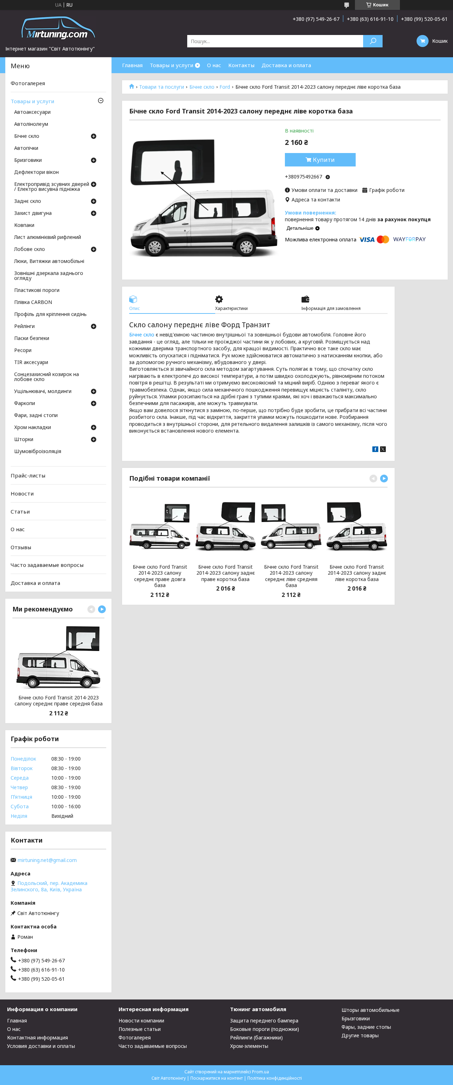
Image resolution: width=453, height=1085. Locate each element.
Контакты (241, 65)
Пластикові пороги (36, 290)
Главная (132, 65)
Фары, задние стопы (366, 1027)
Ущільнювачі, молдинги (42, 391)
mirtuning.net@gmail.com (47, 860)
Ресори (22, 350)
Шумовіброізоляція (37, 451)
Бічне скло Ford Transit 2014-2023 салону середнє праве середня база (59, 700)
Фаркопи (24, 403)
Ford (224, 87)
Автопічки (26, 148)
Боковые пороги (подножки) (264, 1029)
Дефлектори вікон (36, 172)
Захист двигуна (33, 213)
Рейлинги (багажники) (256, 1037)
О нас (214, 65)
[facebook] (375, 450)
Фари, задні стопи (36, 415)
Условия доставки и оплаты (41, 1046)
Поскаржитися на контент (216, 1078)
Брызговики (356, 1018)
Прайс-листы (28, 475)
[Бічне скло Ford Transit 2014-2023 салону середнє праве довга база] (159, 526)
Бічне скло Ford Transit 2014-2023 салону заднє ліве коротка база (357, 573)
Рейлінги (24, 326)
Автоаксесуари (32, 112)
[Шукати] (373, 41)
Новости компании (141, 1020)
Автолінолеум (31, 124)
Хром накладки (32, 427)
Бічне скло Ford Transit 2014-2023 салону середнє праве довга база (160, 576)
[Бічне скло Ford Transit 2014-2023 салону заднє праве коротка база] (225, 526)
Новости (22, 493)
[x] (383, 450)
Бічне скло (201, 87)
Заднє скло (27, 201)
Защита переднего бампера (264, 1020)
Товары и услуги (171, 65)
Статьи (20, 511)
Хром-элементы (249, 1046)
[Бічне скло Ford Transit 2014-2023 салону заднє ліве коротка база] (356, 526)
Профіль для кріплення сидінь (50, 314)
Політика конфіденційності (274, 1078)
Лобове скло (29, 249)
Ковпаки (24, 225)
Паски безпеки (31, 338)
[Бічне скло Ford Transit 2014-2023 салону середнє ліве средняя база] (291, 526)
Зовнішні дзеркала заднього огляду (48, 276)
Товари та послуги (161, 87)
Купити (324, 160)
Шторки (23, 439)
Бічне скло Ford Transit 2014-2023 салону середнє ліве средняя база (291, 576)
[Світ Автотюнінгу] (58, 27)
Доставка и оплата (286, 65)
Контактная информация (37, 1037)
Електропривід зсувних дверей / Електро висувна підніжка (51, 187)
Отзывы (21, 547)
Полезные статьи (140, 1029)
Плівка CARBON (33, 302)
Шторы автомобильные (371, 1010)
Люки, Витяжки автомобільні (49, 261)
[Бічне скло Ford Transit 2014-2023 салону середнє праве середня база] (58, 657)
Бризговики (28, 160)
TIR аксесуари (31, 362)
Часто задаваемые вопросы (47, 564)
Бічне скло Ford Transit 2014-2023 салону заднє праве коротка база (225, 573)
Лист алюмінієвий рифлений (47, 237)
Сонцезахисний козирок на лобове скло (46, 377)
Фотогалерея (28, 83)
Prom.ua (260, 1072)
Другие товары (360, 1035)
